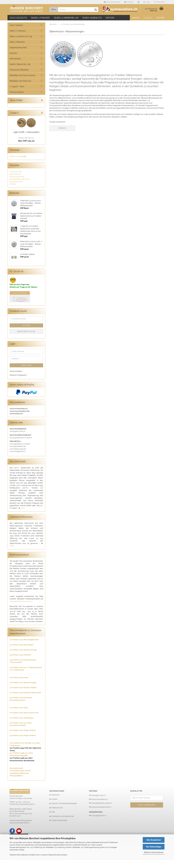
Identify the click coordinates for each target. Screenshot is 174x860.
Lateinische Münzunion (19, 773)
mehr (23, 508)
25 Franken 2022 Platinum (20, 655)
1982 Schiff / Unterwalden (26, 132)
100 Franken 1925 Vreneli (20, 771)
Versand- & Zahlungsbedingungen (64, 803)
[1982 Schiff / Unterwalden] (26, 122)
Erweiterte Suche (26, 331)
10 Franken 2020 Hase (19, 708)
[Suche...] (95, 9)
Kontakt (54, 799)
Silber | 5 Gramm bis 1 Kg (66, 18)
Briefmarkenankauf (112, 2)
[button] (138, 2)
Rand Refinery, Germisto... (20, 179)
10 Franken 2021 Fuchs (19, 677)
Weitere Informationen (154, 852)
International (15, 59)
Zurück (62, 128)
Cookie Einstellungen (59, 820)
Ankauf (136, 18)
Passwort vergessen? (18, 375)
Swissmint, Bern (16, 182)
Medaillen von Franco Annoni (22, 75)
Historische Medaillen (19, 70)
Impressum (55, 795)
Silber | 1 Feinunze (40, 18)
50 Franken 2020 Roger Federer (23, 735)
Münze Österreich (17, 177)
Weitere (110, 18)
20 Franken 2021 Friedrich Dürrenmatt (25, 693)
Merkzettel (160, 2)
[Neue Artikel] (42, 100)
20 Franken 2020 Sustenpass (21, 718)
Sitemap (160, 18)
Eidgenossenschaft (18, 47)
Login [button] (147, 2)
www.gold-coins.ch (98, 795)
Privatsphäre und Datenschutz (62, 816)
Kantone (13, 53)
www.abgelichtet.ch (98, 816)
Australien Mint (16, 172)
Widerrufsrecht (57, 808)
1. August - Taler (17, 86)
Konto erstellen (16, 371)
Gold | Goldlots (18, 18)
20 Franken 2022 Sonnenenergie (23, 650)
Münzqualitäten (16, 776)
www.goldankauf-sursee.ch (21, 601)
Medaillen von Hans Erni (20, 81)
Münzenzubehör (17, 92)
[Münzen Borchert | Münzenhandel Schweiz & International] (27, 9)
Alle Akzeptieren (153, 840)
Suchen (26, 325)
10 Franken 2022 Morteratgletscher (24, 640)
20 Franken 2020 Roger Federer (23, 730)
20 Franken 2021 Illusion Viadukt (23, 688)
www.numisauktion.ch (99, 799)
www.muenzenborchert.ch (101, 807)
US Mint (13, 184)
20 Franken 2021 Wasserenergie (23, 682)
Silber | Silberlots (92, 18)
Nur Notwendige (153, 847)
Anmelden (26, 365)
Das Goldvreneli (16, 768)
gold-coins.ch (15, 174)
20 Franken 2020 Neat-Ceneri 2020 (24, 713)
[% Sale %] (42, 113)
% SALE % (148, 18)
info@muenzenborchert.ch (25, 804)
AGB (53, 812)
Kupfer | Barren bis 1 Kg (20, 64)
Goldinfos (130, 2)
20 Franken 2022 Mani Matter (22, 645)
